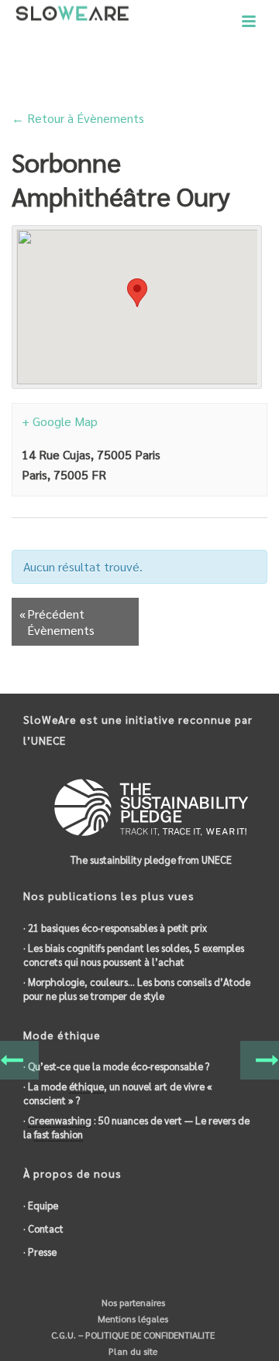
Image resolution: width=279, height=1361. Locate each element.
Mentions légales (131, 1318)
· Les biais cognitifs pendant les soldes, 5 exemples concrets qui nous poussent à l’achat (133, 954)
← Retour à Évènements (78, 118)
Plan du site (131, 1351)
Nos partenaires (132, 1302)
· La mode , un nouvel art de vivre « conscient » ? (117, 1093)
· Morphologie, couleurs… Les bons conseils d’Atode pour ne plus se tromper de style (136, 988)
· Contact (43, 1228)
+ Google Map (60, 421)
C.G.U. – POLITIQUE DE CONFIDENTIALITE (132, 1335)
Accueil (67, 78)
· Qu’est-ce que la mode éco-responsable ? (116, 1066)
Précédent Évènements (57, 621)
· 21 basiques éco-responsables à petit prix (115, 927)
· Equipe (40, 1205)
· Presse (40, 1251)
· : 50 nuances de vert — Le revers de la (136, 1127)
